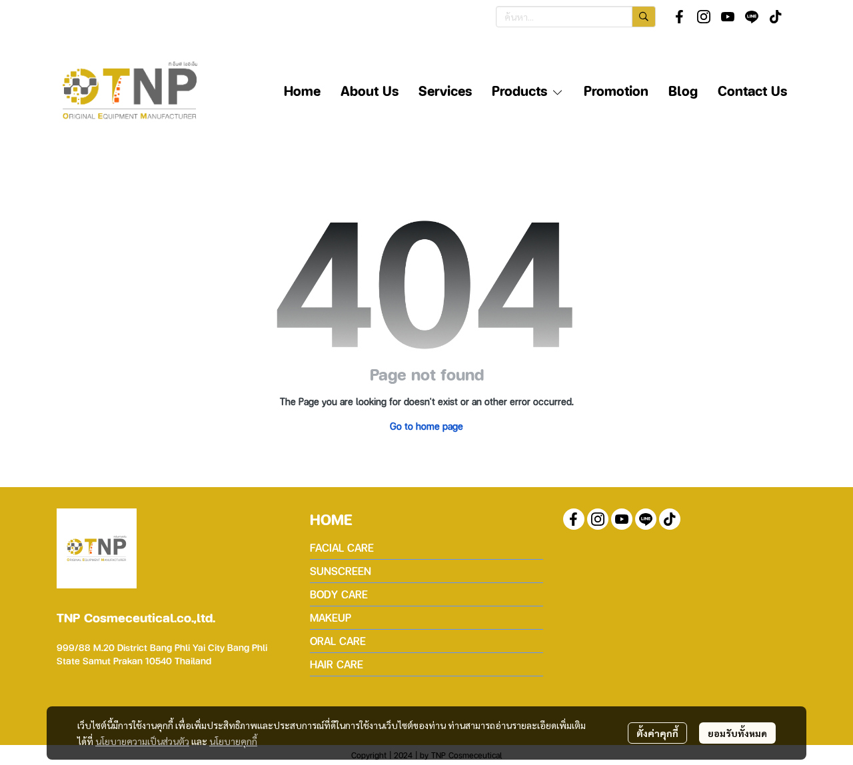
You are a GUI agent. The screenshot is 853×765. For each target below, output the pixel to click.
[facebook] (679, 16)
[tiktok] (775, 16)
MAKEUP (330, 617)
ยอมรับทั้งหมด (737, 733)
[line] (751, 16)
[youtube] (727, 16)
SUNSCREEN (340, 570)
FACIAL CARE (342, 547)
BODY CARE (339, 594)
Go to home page (426, 425)
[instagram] (703, 16)
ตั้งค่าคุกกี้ (657, 733)
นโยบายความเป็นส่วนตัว (142, 741)
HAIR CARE (336, 664)
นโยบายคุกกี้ (233, 741)
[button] (575, 17)
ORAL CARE (338, 640)
